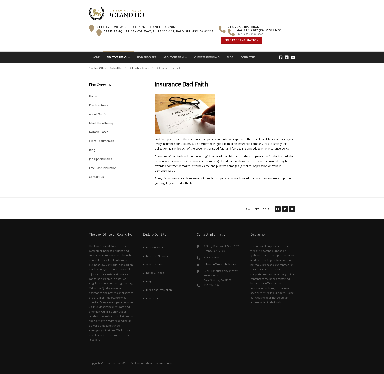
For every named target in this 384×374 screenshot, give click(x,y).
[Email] (293, 57)
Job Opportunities (100, 159)
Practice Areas (117, 57)
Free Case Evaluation (241, 40)
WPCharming (166, 363)
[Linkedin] (287, 57)
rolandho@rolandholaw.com (221, 264)
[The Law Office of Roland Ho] (116, 13)
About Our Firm (173, 57)
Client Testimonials (207, 57)
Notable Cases (146, 57)
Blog (230, 57)
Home (96, 57)
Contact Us (248, 57)
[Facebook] (281, 57)
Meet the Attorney (101, 123)
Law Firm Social (257, 209)
